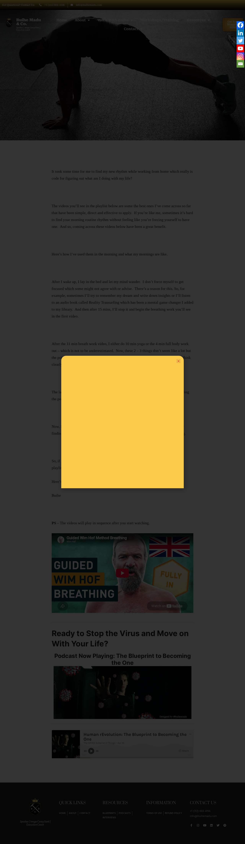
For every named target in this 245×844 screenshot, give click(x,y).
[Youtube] (240, 48)
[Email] (240, 64)
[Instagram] (240, 56)
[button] (178, 361)
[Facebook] (240, 25)
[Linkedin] (240, 33)
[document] (122, 422)
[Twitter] (240, 40)
